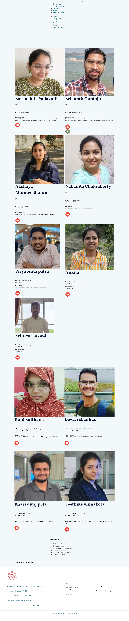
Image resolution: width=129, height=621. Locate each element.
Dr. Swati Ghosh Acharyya (104, 591)
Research (56, 25)
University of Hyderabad (71, 588)
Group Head (57, 19)
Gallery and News (58, 27)
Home (55, 17)
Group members (58, 21)
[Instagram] (38, 605)
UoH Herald (68, 594)
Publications (57, 23)
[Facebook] (33, 605)
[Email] (28, 605)
